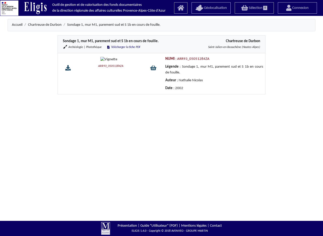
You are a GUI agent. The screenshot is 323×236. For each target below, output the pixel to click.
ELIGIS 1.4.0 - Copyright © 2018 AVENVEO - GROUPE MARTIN (170, 230)
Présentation (127, 226)
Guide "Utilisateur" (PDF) (159, 226)
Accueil (17, 25)
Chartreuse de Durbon (45, 25)
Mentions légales (194, 226)
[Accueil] (181, 8)
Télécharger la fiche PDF (125, 47)
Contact (216, 226)
